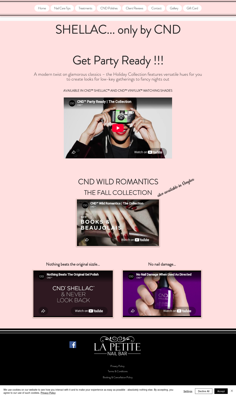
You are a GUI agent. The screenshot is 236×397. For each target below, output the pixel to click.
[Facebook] (72, 344)
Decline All (203, 391)
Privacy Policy (48, 392)
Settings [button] (187, 391)
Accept (221, 391)
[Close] (232, 391)
